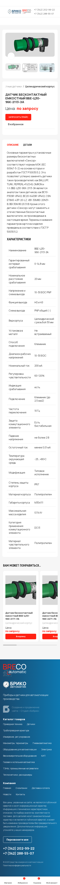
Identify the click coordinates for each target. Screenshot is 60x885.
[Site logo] (19, 11)
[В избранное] (35, 573)
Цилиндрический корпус (40, 86)
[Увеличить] (11, 55)
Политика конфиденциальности (17, 865)
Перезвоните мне (17, 839)
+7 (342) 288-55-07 (44, 13)
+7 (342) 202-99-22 (44, 9)
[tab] (13, 145)
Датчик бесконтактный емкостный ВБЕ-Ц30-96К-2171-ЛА (19, 615)
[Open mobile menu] (3, 12)
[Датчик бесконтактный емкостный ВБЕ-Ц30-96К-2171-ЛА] (20, 590)
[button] (8, 47)
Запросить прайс (18, 117)
